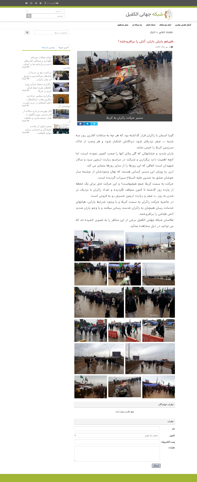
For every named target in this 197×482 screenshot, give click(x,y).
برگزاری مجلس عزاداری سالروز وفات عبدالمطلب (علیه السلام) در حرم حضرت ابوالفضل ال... (46, 101)
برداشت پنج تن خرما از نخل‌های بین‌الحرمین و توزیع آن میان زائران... (38, 76)
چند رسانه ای (137, 24)
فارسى (52, 3)
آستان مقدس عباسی (183, 24)
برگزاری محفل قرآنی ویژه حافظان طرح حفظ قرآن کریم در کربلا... (38, 87)
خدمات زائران (150, 24)
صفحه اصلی (166, 32)
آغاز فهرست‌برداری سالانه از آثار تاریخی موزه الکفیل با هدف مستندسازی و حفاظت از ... (46, 116)
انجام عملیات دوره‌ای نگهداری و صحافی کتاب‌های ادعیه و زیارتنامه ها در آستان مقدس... (46, 62)
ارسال (156, 465)
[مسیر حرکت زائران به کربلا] (124, 82)
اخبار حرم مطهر (165, 24)
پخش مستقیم (123, 24)
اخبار (152, 32)
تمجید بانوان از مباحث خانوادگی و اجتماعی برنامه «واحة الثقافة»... (38, 129)
